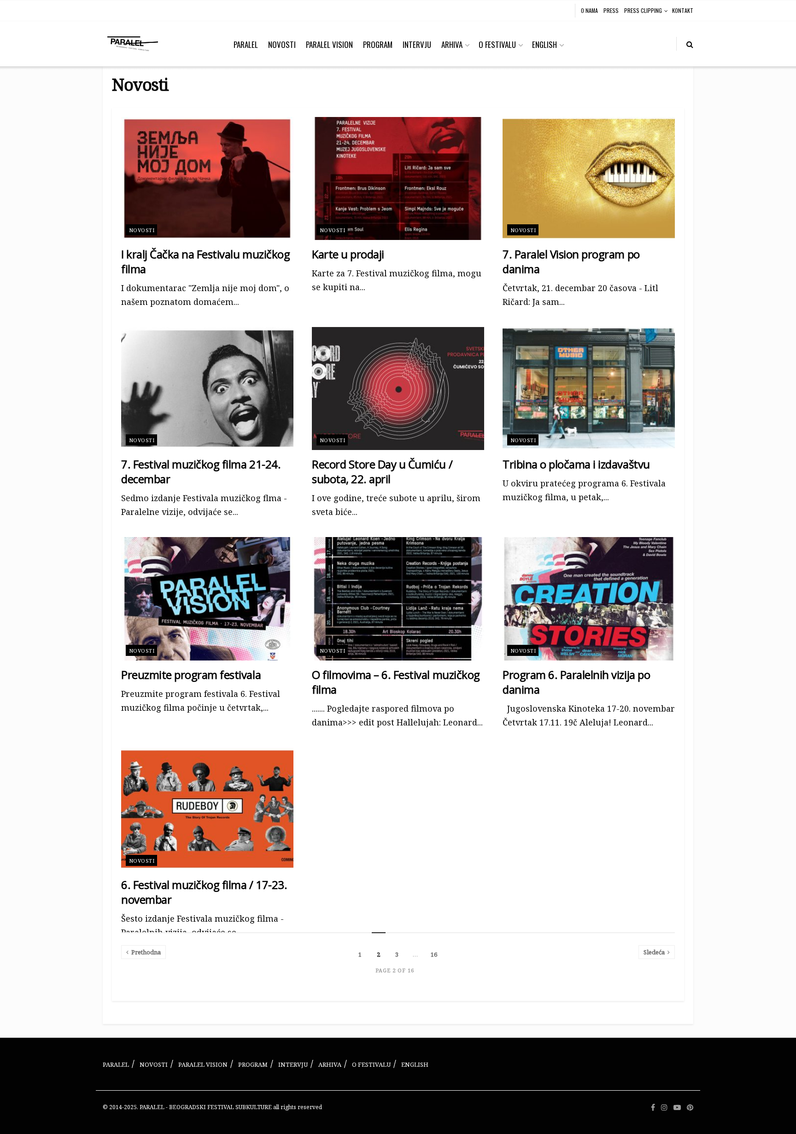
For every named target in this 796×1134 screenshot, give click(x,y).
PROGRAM (377, 44)
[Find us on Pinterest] (690, 1107)
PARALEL (246, 44)
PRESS (611, 10)
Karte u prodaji (348, 254)
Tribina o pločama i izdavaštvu (576, 464)
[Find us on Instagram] (664, 1107)
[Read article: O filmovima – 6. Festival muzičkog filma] (398, 598)
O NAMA (589, 10)
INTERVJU (417, 44)
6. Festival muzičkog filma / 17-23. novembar (204, 892)
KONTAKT (682, 10)
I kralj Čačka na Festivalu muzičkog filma (205, 261)
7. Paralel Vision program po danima (571, 261)
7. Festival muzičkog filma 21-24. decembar (201, 471)
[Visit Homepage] (133, 43)
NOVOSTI (282, 44)
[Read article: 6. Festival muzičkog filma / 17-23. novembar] (207, 809)
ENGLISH (544, 44)
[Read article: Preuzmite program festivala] (207, 598)
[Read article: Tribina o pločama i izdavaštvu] (589, 388)
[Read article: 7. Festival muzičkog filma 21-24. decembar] (207, 388)
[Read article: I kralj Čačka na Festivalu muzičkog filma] (207, 178)
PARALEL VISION (329, 44)
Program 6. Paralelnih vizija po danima (576, 682)
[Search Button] (689, 43)
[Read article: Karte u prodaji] (398, 178)
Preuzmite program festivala (191, 674)
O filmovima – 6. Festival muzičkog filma (396, 682)
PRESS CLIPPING (643, 10)
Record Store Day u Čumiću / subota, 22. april (382, 471)
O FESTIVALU (497, 44)
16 (434, 954)
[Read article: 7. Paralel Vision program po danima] (589, 178)
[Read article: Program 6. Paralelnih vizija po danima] (589, 598)
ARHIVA (451, 44)
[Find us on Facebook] (653, 1107)
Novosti (141, 230)
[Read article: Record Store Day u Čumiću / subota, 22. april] (398, 388)
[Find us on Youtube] (677, 1107)
